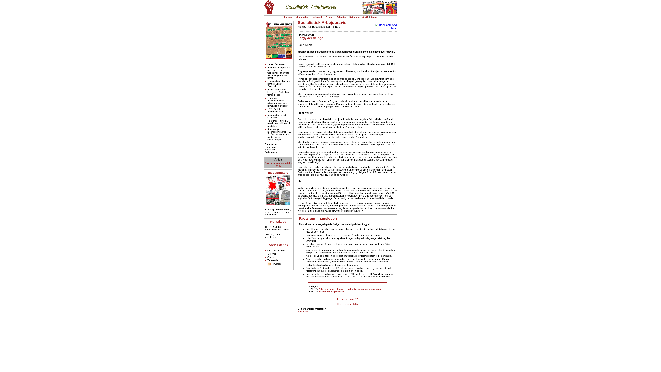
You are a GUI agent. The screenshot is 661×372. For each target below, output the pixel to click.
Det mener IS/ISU (358, 17)
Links (374, 17)
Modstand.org (283, 209)
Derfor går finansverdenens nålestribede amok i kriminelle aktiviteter (277, 102)
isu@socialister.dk (280, 229)
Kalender (341, 17)
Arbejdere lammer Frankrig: (350, 289)
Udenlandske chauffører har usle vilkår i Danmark (279, 84)
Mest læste (270, 149)
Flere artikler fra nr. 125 (347, 299)
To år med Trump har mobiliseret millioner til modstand (278, 123)
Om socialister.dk (276, 250)
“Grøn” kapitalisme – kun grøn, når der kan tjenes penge (278, 92)
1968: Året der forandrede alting (275, 110)
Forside (288, 17)
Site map (271, 253)
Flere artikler (271, 144)
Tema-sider (273, 260)
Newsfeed (276, 263)
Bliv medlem (302, 17)
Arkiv (278, 159)
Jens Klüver (304, 311)
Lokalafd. (317, 17)
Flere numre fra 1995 (347, 304)
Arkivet (271, 257)
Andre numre (271, 152)
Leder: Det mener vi (277, 64)
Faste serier (271, 147)
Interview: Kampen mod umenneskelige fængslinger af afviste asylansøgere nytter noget (279, 72)
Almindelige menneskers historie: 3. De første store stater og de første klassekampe (279, 134)
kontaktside (270, 237)
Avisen (329, 17)
